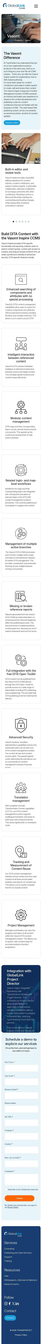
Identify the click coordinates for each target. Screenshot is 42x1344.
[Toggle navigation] (36, 6)
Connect (10, 1318)
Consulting (9, 1248)
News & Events (11, 1284)
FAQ (6, 1276)
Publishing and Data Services (18, 1253)
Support (8, 1257)
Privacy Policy (21, 1335)
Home (9, 40)
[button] (13, 221)
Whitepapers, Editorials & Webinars (20, 1280)
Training (8, 1261)
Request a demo (12, 123)
